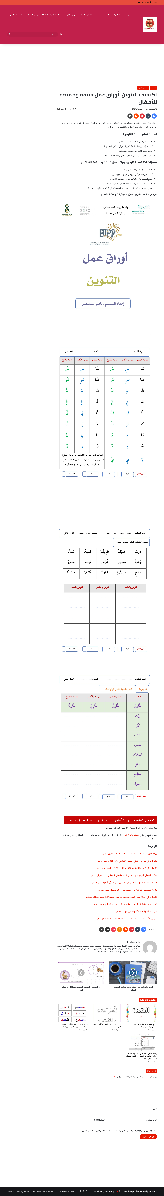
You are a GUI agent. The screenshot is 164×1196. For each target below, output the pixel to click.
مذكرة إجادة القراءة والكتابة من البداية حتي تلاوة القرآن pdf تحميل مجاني (124, 882)
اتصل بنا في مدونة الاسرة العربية (19, 1191)
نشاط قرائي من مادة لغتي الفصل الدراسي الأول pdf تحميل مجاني (127, 860)
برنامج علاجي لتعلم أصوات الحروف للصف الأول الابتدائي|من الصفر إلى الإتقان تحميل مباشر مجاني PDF (141, 1056)
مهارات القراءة (70, 15)
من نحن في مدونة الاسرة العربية (42, 1191)
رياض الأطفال (32, 15)
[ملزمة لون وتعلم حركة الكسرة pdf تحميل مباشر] (107, 1013)
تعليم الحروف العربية (111, 15)
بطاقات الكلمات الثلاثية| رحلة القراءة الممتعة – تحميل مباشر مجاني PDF (75, 1025)
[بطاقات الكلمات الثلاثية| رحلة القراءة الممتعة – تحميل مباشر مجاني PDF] (72, 1013)
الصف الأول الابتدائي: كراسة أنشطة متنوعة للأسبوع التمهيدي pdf (127, 918)
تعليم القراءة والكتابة (89, 15)
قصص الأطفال (16, 15)
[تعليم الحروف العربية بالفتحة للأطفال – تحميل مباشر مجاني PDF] (141, 1013)
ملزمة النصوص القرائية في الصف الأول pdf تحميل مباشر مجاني (127, 889)
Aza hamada (150, 109)
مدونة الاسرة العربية (130, 835)
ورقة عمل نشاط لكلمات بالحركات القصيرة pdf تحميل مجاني (129, 853)
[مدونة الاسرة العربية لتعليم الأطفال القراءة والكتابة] (150, 24)
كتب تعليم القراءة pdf (50, 15)
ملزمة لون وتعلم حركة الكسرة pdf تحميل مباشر (107, 1025)
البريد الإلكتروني (151, 1120)
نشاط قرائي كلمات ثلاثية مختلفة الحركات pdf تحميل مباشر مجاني (127, 868)
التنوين (153, 88)
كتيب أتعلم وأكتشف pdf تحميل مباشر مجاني (136, 911)
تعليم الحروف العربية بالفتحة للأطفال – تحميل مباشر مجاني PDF (143, 1025)
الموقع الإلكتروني (99, 1120)
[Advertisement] (82, 64)
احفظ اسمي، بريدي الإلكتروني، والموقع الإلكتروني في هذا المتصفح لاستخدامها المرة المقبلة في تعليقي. (118, 1131)
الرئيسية (126, 15)
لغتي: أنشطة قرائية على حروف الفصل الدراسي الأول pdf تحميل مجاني (124, 904)
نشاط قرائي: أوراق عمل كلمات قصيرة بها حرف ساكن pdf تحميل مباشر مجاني (121, 896)
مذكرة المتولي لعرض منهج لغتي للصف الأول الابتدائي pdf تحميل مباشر (124, 875)
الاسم (155, 1109)
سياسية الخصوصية (60, 1191)
